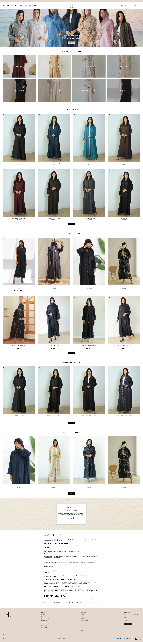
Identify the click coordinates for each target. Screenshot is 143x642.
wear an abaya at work (52, 575)
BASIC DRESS (44, 627)
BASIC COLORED (44, 622)
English (126, 5)
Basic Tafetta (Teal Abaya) (89, 163)
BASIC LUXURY (44, 625)
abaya (47, 537)
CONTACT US (83, 618)
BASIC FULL (43, 614)
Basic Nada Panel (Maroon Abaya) (19, 218)
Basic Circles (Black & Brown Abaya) (18, 345)
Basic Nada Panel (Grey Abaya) (89, 218)
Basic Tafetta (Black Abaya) (18, 163)
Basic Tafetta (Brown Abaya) (124, 163)
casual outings (60, 575)
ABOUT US (83, 614)
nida (68, 556)
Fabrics (20, 5)
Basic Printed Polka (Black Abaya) (124, 415)
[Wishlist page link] (139, 5)
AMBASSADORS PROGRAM (86, 628)
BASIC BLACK (44, 620)
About (25, 5)
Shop (4, 5)
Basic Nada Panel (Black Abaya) (124, 218)
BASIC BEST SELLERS (45, 618)
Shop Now (71, 42)
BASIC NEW (43, 616)
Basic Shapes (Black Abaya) (53, 345)
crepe (62, 556)
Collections (13, 5)
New (8, 5)
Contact (35, 5)
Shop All (71, 520)
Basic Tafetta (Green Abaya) (54, 163)
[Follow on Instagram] (3, 634)
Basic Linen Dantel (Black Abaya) (89, 415)
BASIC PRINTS (44, 623)
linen (71, 556)
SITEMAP (83, 630)
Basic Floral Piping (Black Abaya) (124, 345)
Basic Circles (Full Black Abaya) (89, 345)
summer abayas (83, 583)
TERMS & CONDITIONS (85, 622)
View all (71, 224)
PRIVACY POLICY (84, 620)
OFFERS (82, 627)
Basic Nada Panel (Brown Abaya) (54, 218)
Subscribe (128, 623)
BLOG (82, 616)
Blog (30, 5)
